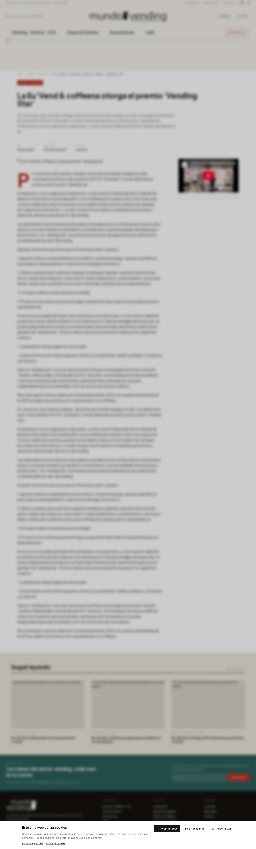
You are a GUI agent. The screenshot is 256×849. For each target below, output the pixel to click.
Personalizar (223, 828)
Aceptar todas (169, 828)
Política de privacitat (32, 843)
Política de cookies (55, 843)
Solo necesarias (194, 828)
